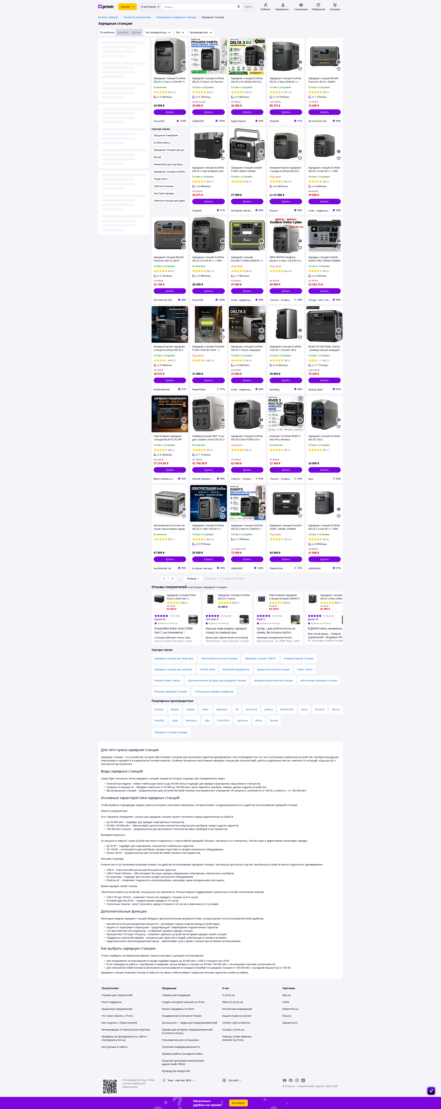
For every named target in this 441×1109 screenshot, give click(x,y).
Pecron (336, 709)
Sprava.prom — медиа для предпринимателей (189, 1022)
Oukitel (190, 709)
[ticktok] (303, 1080)
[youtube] (285, 1080)
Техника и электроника (137, 17)
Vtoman (274, 720)
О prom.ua (228, 995)
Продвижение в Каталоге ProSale (181, 1015)
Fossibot (320, 709)
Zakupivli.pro (290, 1022)
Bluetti (175, 709)
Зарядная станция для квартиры (173, 658)
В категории (148, 6)
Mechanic (191, 720)
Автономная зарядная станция (318, 680)
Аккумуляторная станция (299, 658)
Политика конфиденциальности (181, 1046)
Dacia (304, 709)
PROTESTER (287, 709)
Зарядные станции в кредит (171, 732)
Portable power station (167, 680)
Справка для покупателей (117, 995)
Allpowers (222, 709)
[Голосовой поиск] (239, 6)
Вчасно (287, 1015)
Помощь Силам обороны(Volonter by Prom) (237, 1038)
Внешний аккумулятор (236, 669)
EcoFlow (158, 709)
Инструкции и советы (114, 1046)
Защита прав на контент (237, 1015)
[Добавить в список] (184, 69)
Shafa (286, 1002)
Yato (207, 720)
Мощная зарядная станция (170, 691)
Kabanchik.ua (290, 1009)
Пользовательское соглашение (180, 1040)
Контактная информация (237, 1009)
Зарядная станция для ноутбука (173, 669)
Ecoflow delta (207, 669)
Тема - (176, 1080)
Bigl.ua (287, 995)
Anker (205, 709)
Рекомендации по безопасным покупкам (126, 1029)
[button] (170, 112)
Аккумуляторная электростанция (273, 680)
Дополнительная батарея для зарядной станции (217, 680)
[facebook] (291, 1080)
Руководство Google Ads (176, 1071)
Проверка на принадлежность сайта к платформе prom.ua (124, 1038)
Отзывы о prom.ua (233, 1029)
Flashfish (159, 720)
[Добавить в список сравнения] (184, 62)
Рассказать (238, 1103)
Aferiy (258, 720)
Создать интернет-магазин (178, 1002)
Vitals (175, 720)
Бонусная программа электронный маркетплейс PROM (183, 1062)
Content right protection (236, 1022)
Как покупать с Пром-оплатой (119, 1022)
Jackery (269, 709)
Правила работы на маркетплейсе (182, 1053)
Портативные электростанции (219, 658)
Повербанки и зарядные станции (176, 17)
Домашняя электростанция (273, 669)
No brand (251, 709)
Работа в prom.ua (232, 1002)
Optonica (242, 720)
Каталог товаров (108, 17)
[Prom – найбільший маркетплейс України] (105, 7)
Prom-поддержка (112, 1002)
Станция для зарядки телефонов (213, 691)
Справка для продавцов (176, 995)
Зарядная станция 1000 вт (260, 658)
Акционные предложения (117, 1009)
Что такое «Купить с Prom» (117, 1015)
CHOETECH (223, 720)
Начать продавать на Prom (178, 1009)
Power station (305, 669)
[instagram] (297, 1080)
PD (236, 709)
